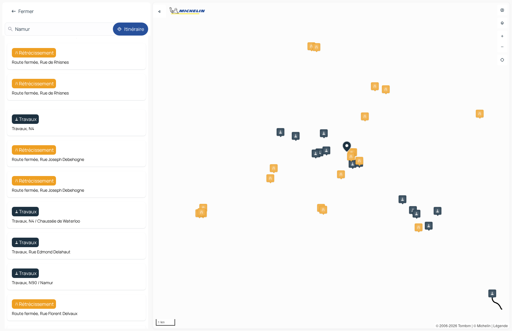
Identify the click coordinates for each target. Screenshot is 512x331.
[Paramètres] (502, 23)
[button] (311, 46)
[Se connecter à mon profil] (502, 10)
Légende (500, 325)
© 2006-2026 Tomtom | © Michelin (463, 325)
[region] (331, 165)
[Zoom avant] (502, 36)
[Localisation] (502, 60)
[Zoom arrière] (502, 46)
